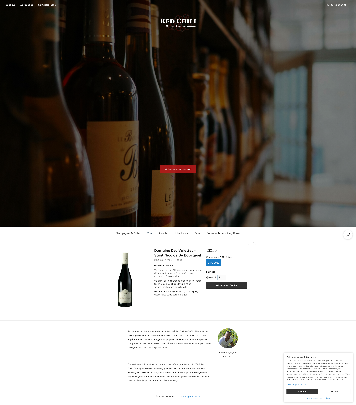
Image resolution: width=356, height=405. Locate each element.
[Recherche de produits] (347, 234)
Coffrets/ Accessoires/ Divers (223, 233)
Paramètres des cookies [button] (318, 398)
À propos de (26, 4)
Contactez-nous (47, 4)
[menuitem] (250, 243)
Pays (197, 233)
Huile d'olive (181, 233)
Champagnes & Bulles (128, 233)
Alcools (163, 233)
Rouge (178, 259)
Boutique (10, 4)
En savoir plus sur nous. (297, 384)
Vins (149, 233)
